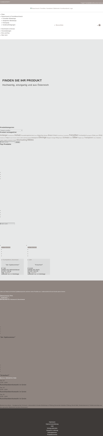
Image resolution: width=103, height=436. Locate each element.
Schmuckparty (5, 2)
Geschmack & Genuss (8, 28)
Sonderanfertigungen (9, 25)
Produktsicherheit (52, 434)
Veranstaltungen (6, 31)
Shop (3, 14)
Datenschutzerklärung (52, 424)
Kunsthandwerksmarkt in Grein (13, 385)
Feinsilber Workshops (9, 18)
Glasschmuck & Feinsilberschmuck (12, 16)
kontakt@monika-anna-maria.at (94, 3)
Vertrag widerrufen (52, 428)
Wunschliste (59, 25)
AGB (52, 426)
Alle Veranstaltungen (6, 403)
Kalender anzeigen (5, 401)
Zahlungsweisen (52, 432)
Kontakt (4, 297)
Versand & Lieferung (52, 430)
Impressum (52, 422)
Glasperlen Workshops (9, 20)
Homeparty (6, 22)
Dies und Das (5, 33)
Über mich (4, 35)
